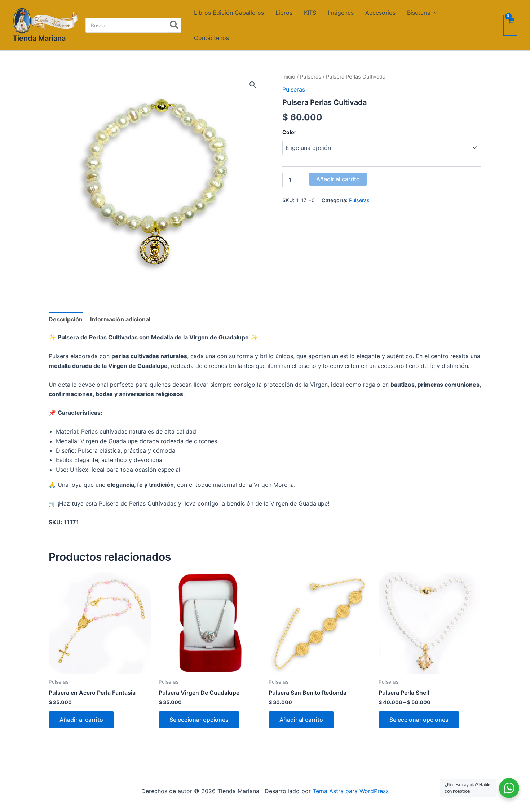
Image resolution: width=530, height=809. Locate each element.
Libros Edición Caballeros (229, 12)
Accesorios (380, 12)
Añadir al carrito (338, 179)
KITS (310, 12)
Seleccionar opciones (199, 719)
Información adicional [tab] (120, 319)
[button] (252, 84)
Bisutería (418, 12)
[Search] (174, 25)
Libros (283, 12)
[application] (434, 12)
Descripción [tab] (66, 319)
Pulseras (310, 77)
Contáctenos (211, 37)
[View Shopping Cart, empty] (510, 25)
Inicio (288, 77)
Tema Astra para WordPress (351, 791)
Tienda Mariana (39, 38)
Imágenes (341, 12)
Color (289, 132)
